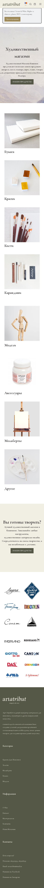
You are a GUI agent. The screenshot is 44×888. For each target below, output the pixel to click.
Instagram (16, 877)
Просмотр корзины (12, 19)
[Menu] (40, 4)
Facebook (16, 872)
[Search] (30, 4)
